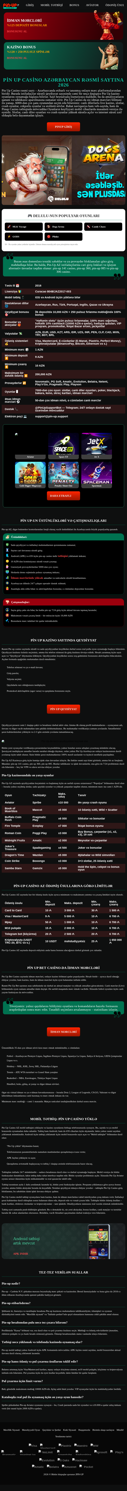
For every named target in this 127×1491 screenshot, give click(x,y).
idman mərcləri (63, 1031)
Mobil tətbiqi (52, 5)
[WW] (94, 1446)
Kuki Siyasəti (69, 1430)
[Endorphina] (83, 1452)
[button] (121, 1479)
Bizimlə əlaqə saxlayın (103, 1430)
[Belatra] (53, 1467)
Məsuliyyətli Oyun (31, 1430)
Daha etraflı (60, 495)
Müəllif (120, 1430)
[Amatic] (38, 1467)
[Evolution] (47, 1460)
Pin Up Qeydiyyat (63, 709)
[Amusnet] (69, 1467)
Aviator (92, 5)
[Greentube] (65, 1452)
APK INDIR (20, 1253)
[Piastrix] (65, 1446)
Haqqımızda (84, 1430)
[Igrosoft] (100, 1452)
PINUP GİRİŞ (63, 126)
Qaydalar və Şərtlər (51, 1430)
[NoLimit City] (46, 1452)
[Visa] (33, 1446)
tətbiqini (63, 555)
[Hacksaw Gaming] (80, 1460)
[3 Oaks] (63, 1460)
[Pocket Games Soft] (87, 1467)
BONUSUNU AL (17, 31)
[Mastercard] (48, 1446)
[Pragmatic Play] (9, 1452)
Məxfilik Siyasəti (11, 1430)
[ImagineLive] (27, 1452)
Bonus (74, 5)
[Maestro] (81, 1446)
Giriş (30, 5)
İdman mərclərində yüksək (27, 577)
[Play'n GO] (118, 1452)
